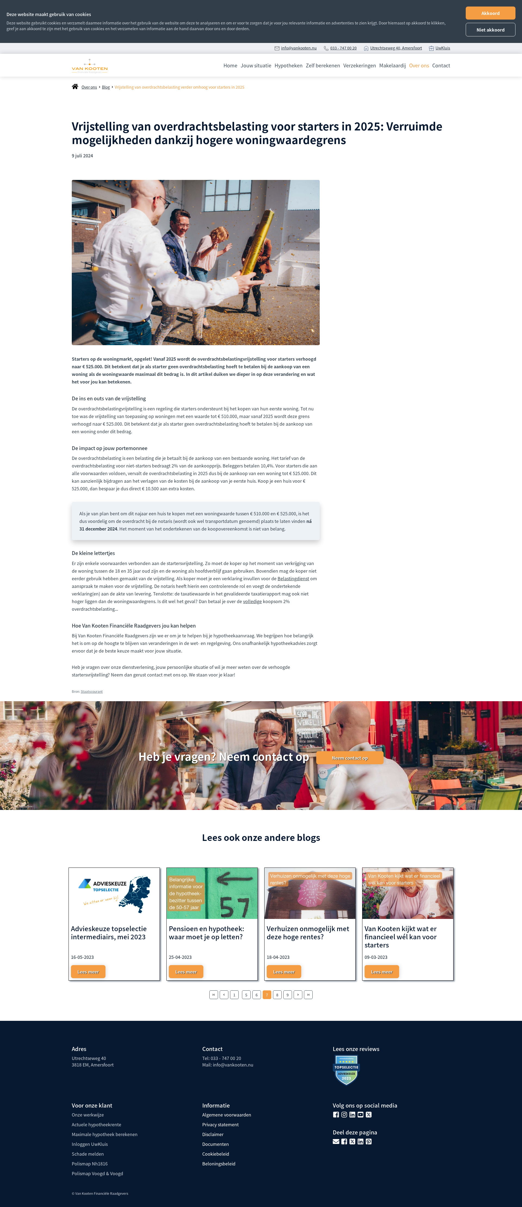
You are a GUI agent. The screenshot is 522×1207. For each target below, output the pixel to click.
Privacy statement (220, 1124)
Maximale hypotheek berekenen (105, 1134)
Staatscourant (92, 691)
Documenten (215, 1144)
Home (230, 65)
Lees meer (88, 971)
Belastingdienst (293, 578)
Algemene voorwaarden (226, 1114)
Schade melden (88, 1153)
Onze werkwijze (88, 1114)
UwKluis (443, 48)
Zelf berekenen (323, 65)
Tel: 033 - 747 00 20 (221, 1058)
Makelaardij (392, 65)
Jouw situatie (256, 65)
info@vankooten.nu (299, 48)
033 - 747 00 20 (343, 48)
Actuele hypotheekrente (96, 1124)
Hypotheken (289, 65)
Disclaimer (212, 1134)
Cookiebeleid (215, 1153)
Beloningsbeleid (218, 1163)
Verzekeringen (359, 65)
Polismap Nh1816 (90, 1163)
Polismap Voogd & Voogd (97, 1173)
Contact (441, 65)
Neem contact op (350, 757)
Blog (106, 87)
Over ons (419, 65)
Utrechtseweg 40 (89, 1058)
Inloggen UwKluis (90, 1144)
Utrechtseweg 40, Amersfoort (396, 48)
